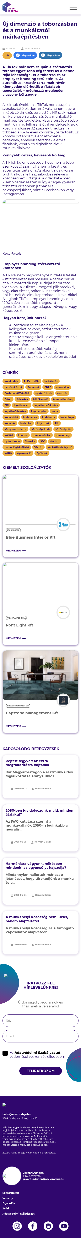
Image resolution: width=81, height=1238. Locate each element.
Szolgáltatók (10, 1192)
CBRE (47, 387)
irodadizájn (67, 417)
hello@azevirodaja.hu (16, 1114)
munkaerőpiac (42, 435)
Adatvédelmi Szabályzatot (37, 1053)
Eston (8, 399)
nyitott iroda (12, 441)
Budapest (33, 387)
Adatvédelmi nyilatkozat (18, 1213)
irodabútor (48, 417)
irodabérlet (11, 417)
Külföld (9, 435)
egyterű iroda (44, 393)
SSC (42, 441)
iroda (55, 411)
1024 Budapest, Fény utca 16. (20, 1118)
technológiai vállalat (17, 447)
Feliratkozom (41, 1071)
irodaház (10, 423)
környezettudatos (15, 429)
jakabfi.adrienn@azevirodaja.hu (43, 1179)
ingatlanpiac (39, 411)
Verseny (7, 1198)
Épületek (42, 453)
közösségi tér (63, 429)
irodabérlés (30, 417)
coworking (62, 387)
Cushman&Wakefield (17, 393)
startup (54, 441)
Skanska (30, 441)
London (23, 435)
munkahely (63, 435)
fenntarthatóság (63, 399)
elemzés (62, 393)
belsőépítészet (13, 387)
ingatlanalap (21, 405)
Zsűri (5, 1208)
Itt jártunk (43, 423)
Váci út (38, 447)
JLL (57, 423)
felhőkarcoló (40, 399)
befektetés (51, 381)
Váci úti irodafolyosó (60, 447)
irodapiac (26, 423)
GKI (7, 405)
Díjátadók (8, 1203)
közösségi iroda (41, 429)
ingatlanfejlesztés (15, 411)
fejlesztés (22, 399)
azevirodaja (11, 381)
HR (7, 55)
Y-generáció (24, 453)
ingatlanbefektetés (46, 405)
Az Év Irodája (31, 381)
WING (8, 453)
